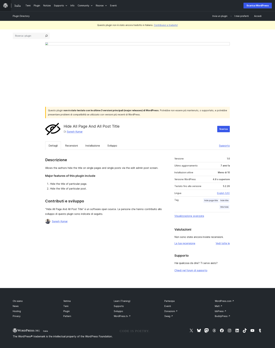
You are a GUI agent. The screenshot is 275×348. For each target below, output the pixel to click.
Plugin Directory (21, 16)
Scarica (223, 129)
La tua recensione (184, 243)
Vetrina (67, 301)
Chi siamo (18, 301)
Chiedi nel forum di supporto (190, 270)
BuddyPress (222, 316)
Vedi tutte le (223, 243)
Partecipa (169, 301)
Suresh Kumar (75, 131)
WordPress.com (224, 301)
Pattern (67, 316)
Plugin (66, 311)
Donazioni (171, 311)
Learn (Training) (122, 301)
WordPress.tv (122, 316)
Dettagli (53, 145)
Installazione (92, 145)
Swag (168, 316)
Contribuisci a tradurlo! (166, 25)
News (16, 306)
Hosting (17, 311)
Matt (218, 306)
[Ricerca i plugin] (46, 36)
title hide (224, 207)
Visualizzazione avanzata (189, 216)
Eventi (167, 306)
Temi (65, 306)
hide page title (211, 200)
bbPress (220, 311)
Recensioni (71, 145)
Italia (45, 331)
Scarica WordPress (258, 5)
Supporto (224, 145)
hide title (224, 200)
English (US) (223, 193)
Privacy (17, 316)
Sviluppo (112, 145)
